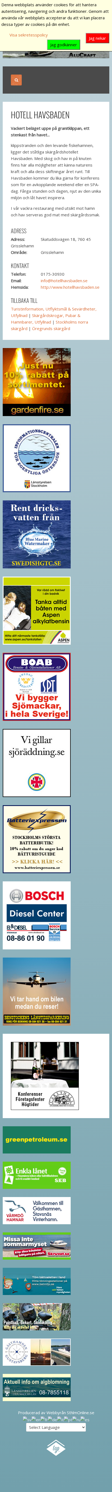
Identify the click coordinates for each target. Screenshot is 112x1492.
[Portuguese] (68, 1419)
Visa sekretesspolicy (29, 35)
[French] (44, 1419)
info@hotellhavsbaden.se (64, 280)
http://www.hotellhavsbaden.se (70, 287)
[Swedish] (27, 1419)
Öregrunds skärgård (51, 328)
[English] (36, 1419)
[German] (52, 1419)
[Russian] (76, 1419)
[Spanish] (84, 1419)
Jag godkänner (63, 44)
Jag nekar (97, 38)
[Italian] (60, 1419)
